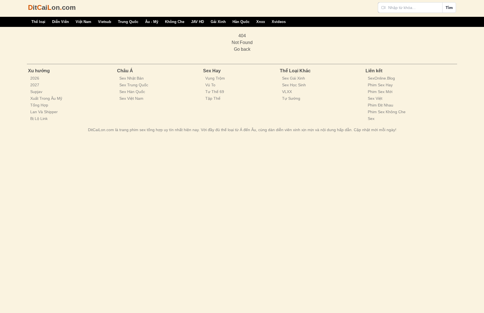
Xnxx (260, 22)
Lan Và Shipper (44, 112)
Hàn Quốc (241, 22)
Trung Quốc (128, 22)
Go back (242, 49)
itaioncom (52, 7)
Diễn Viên (60, 22)
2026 (34, 78)
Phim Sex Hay (380, 85)
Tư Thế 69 (214, 91)
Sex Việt (375, 98)
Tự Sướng (291, 98)
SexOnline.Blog (381, 78)
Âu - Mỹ (151, 22)
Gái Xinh (218, 22)
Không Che (174, 22)
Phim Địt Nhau (380, 105)
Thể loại (38, 22)
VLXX (287, 91)
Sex (371, 118)
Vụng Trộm (215, 78)
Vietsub (104, 22)
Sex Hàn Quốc (132, 91)
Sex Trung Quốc (133, 85)
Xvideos (279, 22)
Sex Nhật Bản (131, 78)
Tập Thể (212, 98)
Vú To (210, 85)
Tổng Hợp (39, 105)
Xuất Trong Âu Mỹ (46, 98)
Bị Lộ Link (39, 118)
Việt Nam (83, 22)
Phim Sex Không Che (387, 112)
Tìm (449, 7)
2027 (34, 85)
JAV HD (197, 22)
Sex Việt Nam (131, 98)
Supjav (36, 91)
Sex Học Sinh (294, 85)
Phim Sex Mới (380, 91)
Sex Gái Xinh (293, 78)
